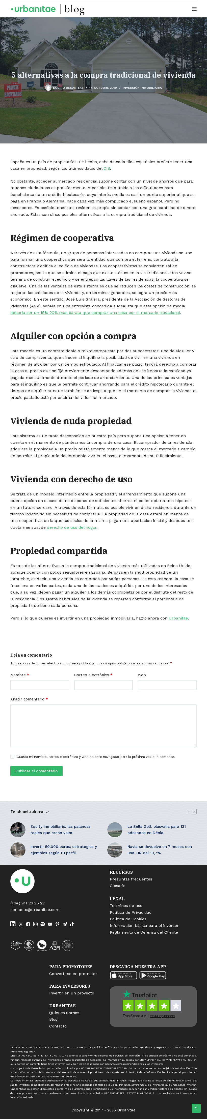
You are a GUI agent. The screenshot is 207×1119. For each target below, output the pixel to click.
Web (142, 675)
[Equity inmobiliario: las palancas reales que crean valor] (17, 829)
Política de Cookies (128, 919)
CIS (107, 168)
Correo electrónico (93, 675)
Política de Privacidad (131, 912)
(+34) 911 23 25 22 (27, 903)
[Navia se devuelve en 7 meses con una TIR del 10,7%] (114, 850)
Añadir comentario (29, 699)
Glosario (117, 885)
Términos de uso (126, 905)
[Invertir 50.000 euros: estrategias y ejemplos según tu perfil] (17, 850)
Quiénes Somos (64, 1012)
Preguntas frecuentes (131, 879)
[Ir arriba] (196, 1108)
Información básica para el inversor (144, 925)
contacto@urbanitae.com (35, 909)
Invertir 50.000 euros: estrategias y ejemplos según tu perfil (64, 849)
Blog (53, 1019)
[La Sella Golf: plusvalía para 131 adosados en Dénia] (114, 829)
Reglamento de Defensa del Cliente (144, 932)
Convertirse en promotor (73, 973)
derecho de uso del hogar (71, 527)
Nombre (19, 675)
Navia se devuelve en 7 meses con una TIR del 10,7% (159, 849)
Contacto (58, 1026)
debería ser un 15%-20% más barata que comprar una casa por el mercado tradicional (95, 312)
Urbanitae (178, 618)
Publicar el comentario (36, 771)
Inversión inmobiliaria (142, 88)
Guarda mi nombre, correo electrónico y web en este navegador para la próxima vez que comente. (96, 757)
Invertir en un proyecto (71, 993)
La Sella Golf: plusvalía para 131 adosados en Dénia (156, 829)
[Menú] (194, 9)
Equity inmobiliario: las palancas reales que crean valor (61, 829)
